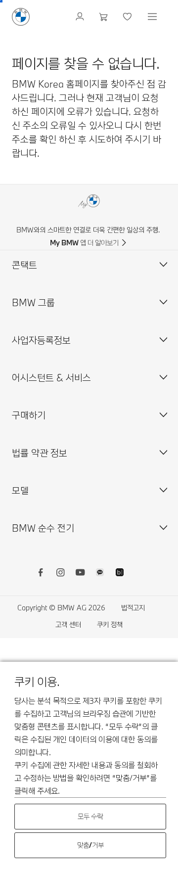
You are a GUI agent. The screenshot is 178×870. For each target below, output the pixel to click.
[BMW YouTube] (80, 574)
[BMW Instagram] (60, 574)
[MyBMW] (81, 17)
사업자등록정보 (41, 340)
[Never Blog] (120, 574)
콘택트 (24, 265)
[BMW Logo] (21, 17)
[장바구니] (104, 17)
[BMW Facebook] (40, 574)
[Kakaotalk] (100, 574)
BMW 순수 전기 (43, 528)
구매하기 (28, 415)
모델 (20, 490)
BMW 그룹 (33, 302)
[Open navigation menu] (153, 17)
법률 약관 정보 (39, 453)
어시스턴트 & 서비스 (51, 377)
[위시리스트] (128, 17)
